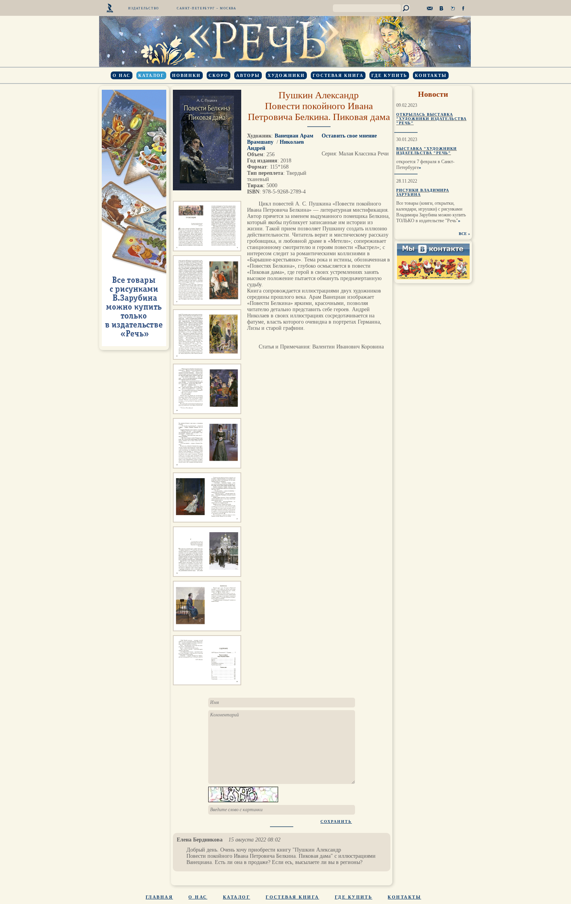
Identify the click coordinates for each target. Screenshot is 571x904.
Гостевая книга (338, 75)
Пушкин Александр (319, 95)
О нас (122, 75)
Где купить (389, 75)
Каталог (151, 75)
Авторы (248, 75)
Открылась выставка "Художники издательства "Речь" (431, 118)
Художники (286, 75)
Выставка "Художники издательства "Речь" (426, 150)
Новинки (186, 75)
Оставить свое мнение (349, 136)
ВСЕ (463, 234)
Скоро (218, 75)
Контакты (431, 75)
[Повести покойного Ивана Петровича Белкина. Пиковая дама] (207, 253)
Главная (159, 897)
